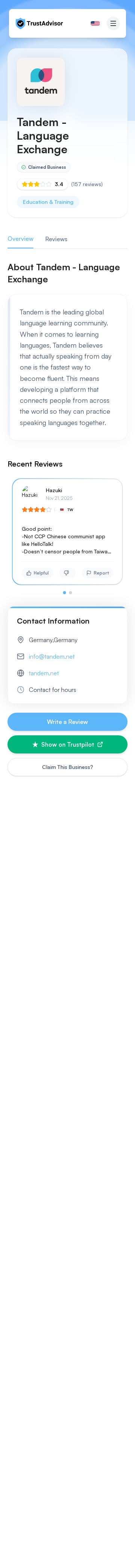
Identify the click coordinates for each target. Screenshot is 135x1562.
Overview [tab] (20, 238)
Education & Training (48, 202)
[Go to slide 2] (70, 592)
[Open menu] (113, 23)
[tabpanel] (68, 427)
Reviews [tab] (56, 239)
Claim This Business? (67, 767)
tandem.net (44, 673)
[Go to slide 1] (64, 592)
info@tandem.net (52, 656)
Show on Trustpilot (67, 744)
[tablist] (68, 239)
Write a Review (67, 722)
